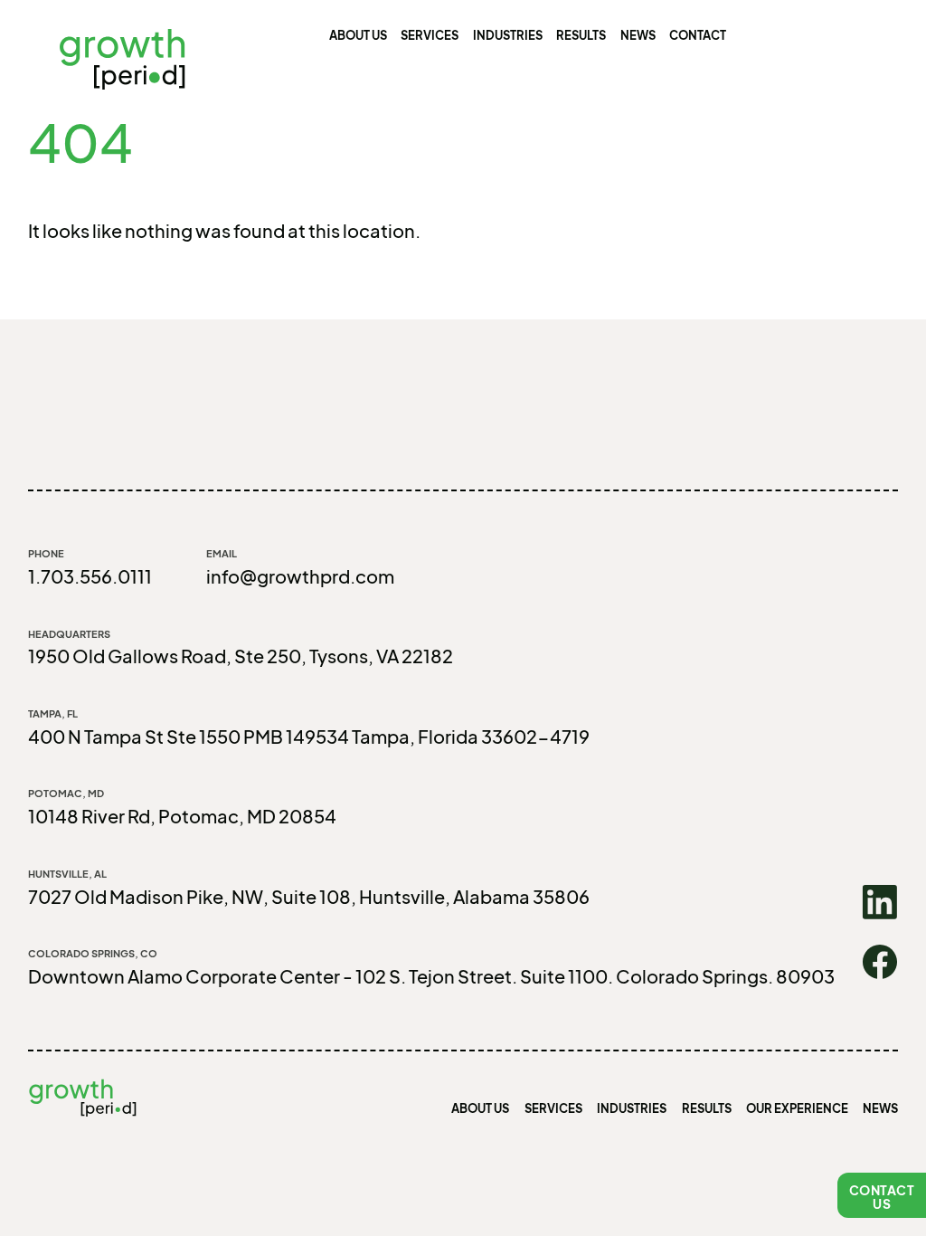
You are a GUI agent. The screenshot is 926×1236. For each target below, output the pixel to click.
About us (358, 35)
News (638, 35)
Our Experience (797, 1108)
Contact (697, 35)
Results (581, 35)
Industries (508, 35)
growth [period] (122, 57)
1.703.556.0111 (90, 576)
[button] (881, 1195)
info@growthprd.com (300, 576)
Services (429, 35)
